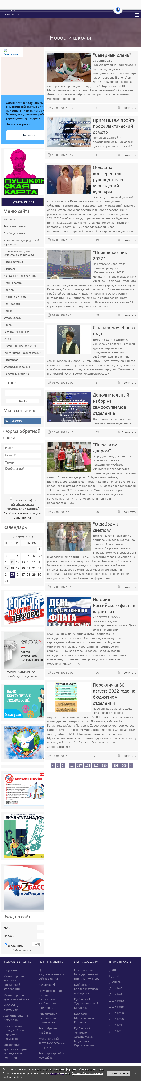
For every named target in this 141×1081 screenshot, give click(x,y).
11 (12, 562)
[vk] (22, 421)
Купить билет (22, 202)
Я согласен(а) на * (22, 504)
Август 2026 (23, 537)
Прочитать (129, 108)
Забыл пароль (22, 950)
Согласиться (119, 1073)
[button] (118, 11)
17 (6, 568)
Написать (28, 135)
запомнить (15, 946)
